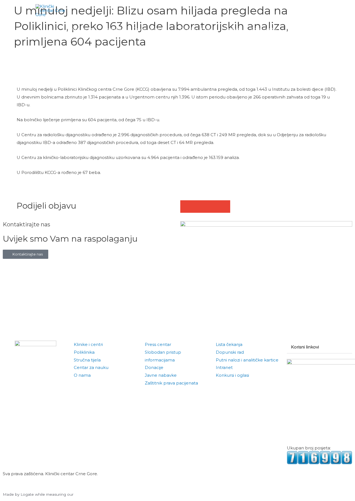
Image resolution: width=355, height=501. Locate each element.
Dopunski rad (230, 352)
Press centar (158, 344)
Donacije (154, 367)
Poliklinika (84, 352)
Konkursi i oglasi (232, 375)
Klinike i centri (88, 344)
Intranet (224, 367)
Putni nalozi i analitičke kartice (247, 360)
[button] (313, 29)
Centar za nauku (91, 367)
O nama (82, 375)
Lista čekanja (229, 344)
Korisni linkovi (305, 347)
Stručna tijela (87, 360)
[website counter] (319, 457)
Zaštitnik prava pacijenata (171, 383)
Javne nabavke (161, 375)
